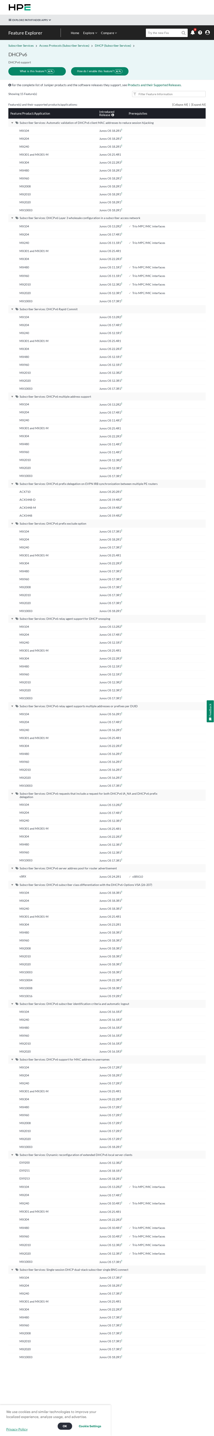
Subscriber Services (21, 45)
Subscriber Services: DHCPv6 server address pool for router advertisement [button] (68, 868)
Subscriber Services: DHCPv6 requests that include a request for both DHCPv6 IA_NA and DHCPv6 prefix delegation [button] (88, 795)
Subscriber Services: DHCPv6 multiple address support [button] (55, 396)
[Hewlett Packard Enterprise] (19, 7)
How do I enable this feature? (97, 71)
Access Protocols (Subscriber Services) (64, 45)
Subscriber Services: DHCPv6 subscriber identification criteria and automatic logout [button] (74, 1004)
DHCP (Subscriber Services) (113, 45)
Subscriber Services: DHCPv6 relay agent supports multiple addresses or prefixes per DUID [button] (79, 706)
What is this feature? (35, 71)
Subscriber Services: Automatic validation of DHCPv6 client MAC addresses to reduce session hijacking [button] (87, 122)
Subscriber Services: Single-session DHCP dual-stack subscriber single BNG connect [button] (74, 1269)
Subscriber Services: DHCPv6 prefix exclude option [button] (53, 523)
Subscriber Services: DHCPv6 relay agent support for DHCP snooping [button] (65, 618)
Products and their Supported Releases (154, 85)
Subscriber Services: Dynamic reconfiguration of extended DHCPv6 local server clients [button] (76, 1155)
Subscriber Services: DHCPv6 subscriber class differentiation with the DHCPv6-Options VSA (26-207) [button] (86, 884)
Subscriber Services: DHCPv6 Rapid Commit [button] (49, 309)
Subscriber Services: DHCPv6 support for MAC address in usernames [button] (65, 1059)
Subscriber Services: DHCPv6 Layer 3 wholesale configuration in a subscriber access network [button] (80, 218)
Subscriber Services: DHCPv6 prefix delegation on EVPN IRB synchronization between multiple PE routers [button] (89, 483)
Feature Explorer (25, 33)
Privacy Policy (17, 1429)
